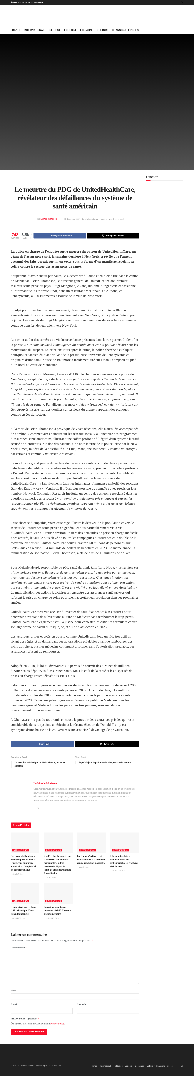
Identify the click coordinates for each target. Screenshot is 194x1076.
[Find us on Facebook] (178, 2)
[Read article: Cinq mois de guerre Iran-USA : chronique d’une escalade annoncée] (25, 893)
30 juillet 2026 (18, 918)
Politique (54, 30)
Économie (86, 30)
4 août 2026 (50, 877)
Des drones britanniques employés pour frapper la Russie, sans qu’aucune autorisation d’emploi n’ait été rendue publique (23, 863)
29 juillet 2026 (52, 918)
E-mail (15, 1004)
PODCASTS (27, 3)
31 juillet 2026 (118, 871)
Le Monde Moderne (49, 219)
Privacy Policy (57, 1023)
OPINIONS (38, 3)
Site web (81, 1004)
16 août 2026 (17, 874)
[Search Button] (182, 30)
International (34, 30)
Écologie (70, 30)
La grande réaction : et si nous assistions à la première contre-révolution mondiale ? (91, 859)
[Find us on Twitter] (182, 2)
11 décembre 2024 (72, 219)
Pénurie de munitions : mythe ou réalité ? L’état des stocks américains (57, 910)
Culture (103, 30)
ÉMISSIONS (16, 3)
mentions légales (41, 1066)
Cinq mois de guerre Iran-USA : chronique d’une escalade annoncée (23, 910)
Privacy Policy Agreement (25, 1018)
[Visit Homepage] (33, 16)
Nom (14, 990)
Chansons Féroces (125, 30)
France (16, 30)
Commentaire (19, 947)
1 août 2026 (84, 867)
